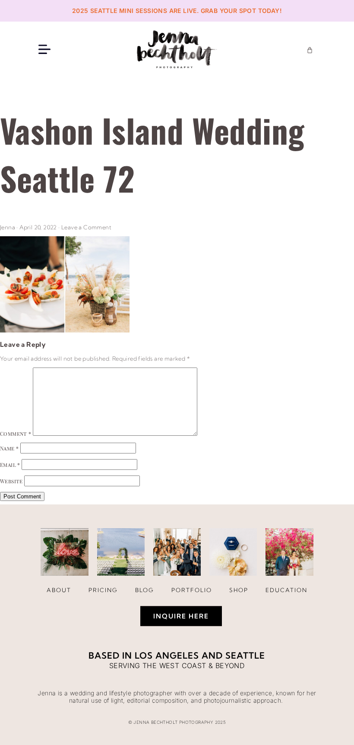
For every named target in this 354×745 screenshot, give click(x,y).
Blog (144, 589)
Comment (16, 433)
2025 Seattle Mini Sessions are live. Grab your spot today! (177, 10)
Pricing (103, 589)
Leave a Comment (86, 227)
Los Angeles (167, 655)
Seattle (245, 655)
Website (11, 481)
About (59, 589)
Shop (238, 589)
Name (9, 448)
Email (10, 464)
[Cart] (309, 49)
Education (286, 589)
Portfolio (191, 589)
